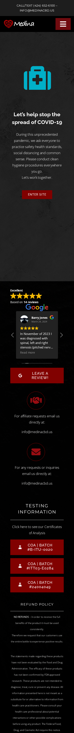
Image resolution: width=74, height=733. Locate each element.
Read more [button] (27, 352)
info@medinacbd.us (37, 10)
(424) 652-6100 (44, 5)
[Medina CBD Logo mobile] (20, 21)
